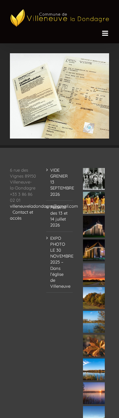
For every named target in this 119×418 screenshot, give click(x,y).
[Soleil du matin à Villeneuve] (94, 274)
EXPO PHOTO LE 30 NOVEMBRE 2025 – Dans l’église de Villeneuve (59, 262)
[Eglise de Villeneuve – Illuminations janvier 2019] (94, 226)
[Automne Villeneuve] (94, 345)
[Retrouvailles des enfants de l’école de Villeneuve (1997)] (94, 179)
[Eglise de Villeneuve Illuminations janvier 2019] (94, 250)
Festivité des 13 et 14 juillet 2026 (58, 216)
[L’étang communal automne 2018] (94, 369)
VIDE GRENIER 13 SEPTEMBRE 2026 (59, 182)
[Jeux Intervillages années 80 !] (94, 203)
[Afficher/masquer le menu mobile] (105, 33)
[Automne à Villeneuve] (94, 298)
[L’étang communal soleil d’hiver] (94, 393)
